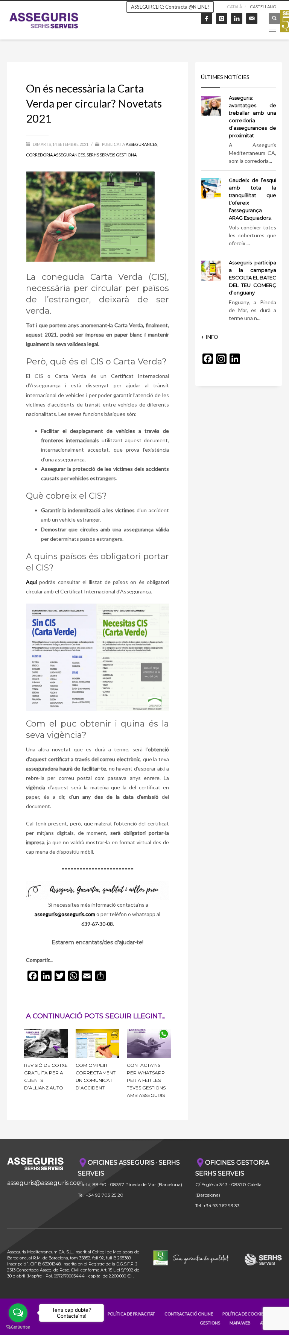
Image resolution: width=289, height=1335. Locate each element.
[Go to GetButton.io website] (18, 1327)
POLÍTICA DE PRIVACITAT (131, 1313)
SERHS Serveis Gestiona (112, 154)
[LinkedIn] (236, 18)
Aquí (31, 582)
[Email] (251, 18)
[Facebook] (206, 18)
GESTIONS (210, 1322)
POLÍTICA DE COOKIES (244, 1313)
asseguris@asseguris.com (45, 1182)
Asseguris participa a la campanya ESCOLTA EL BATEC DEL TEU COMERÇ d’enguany (252, 277)
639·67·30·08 (97, 924)
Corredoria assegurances (55, 154)
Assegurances (141, 144)
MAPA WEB (240, 1322)
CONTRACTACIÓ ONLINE (188, 1313)
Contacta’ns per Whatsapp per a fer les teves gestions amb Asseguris (146, 1080)
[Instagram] (221, 18)
